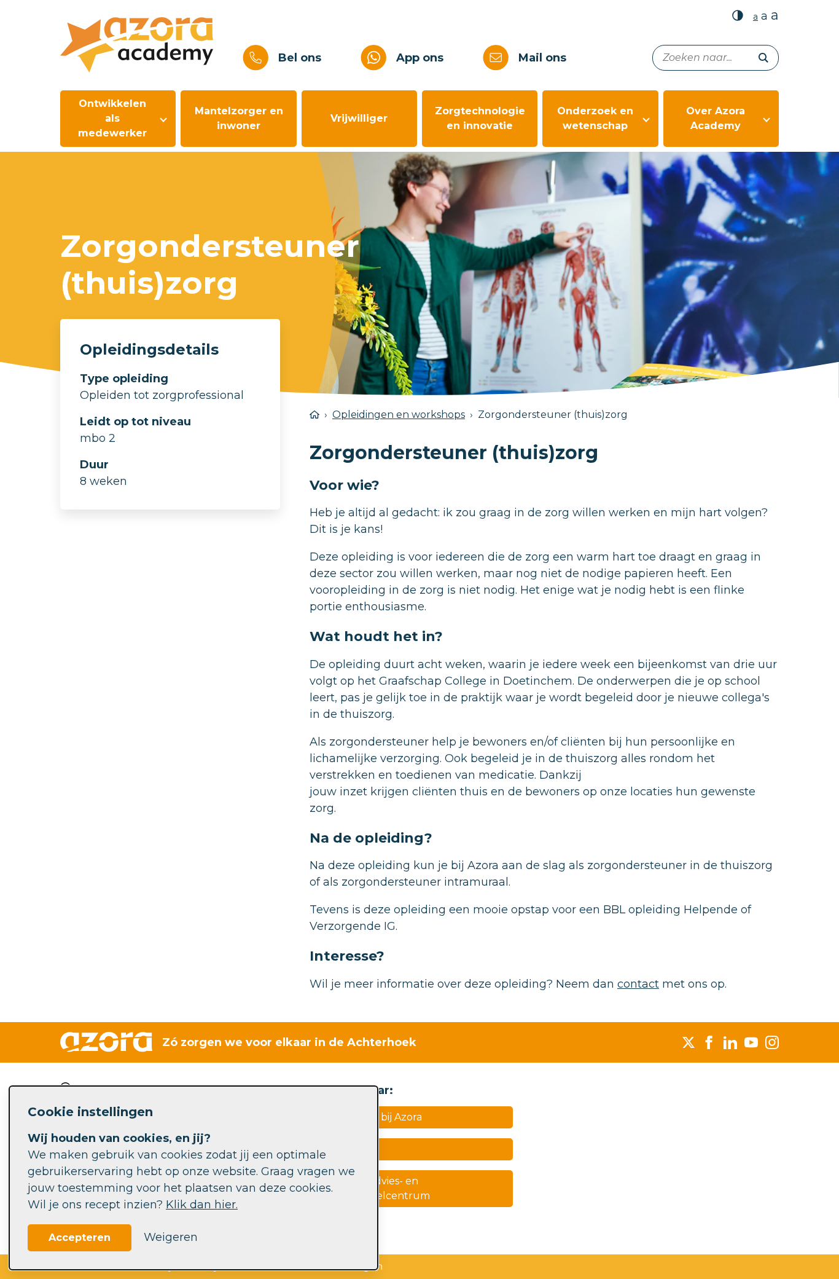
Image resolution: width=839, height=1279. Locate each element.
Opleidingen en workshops (398, 414)
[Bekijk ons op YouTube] (751, 1042)
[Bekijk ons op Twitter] (688, 1042)
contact (638, 984)
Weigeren (171, 1237)
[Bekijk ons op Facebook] (709, 1042)
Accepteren (80, 1237)
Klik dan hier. (202, 1204)
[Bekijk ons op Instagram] (772, 1042)
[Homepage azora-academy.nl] (146, 45)
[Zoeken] (763, 58)
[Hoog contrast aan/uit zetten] (737, 15)
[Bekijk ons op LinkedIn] (730, 1042)
